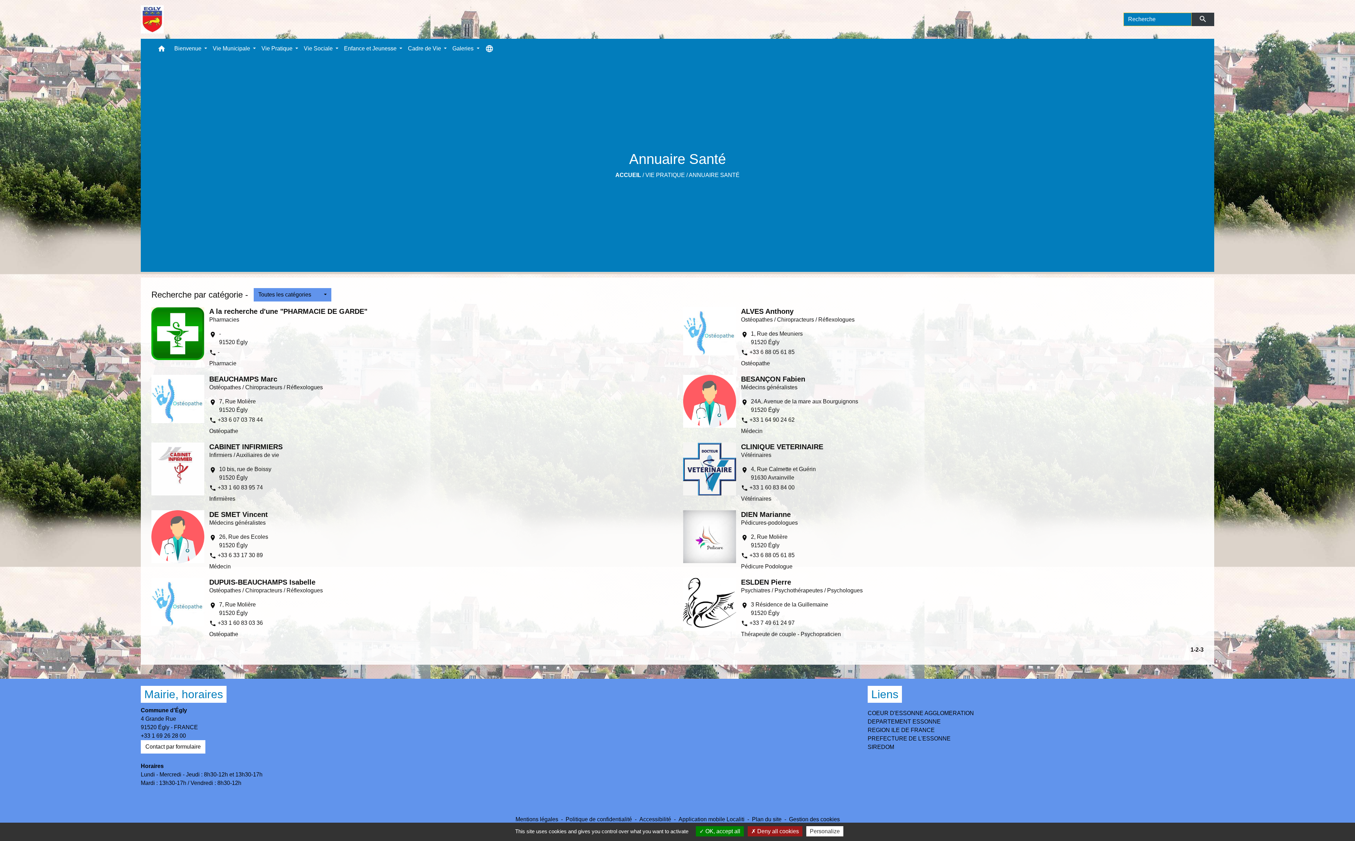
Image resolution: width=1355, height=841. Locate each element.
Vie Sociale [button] (319, 48)
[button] (161, 50)
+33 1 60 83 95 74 (240, 487)
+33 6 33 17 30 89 (240, 555)
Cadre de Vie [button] (425, 48)
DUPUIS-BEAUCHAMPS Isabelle (262, 582)
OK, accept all (722, 831)
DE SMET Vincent (238, 514)
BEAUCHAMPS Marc (243, 379)
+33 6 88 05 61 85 (772, 352)
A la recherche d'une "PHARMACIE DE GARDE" (288, 311)
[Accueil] (152, 19)
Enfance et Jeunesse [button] (371, 48)
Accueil (628, 175)
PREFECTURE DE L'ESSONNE (909, 739)
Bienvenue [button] (188, 48)
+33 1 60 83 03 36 (240, 623)
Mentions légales (537, 819)
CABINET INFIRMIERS (246, 447)
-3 (1201, 650)
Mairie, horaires (183, 694)
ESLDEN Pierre (766, 582)
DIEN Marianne (766, 514)
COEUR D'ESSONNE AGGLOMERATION (921, 713)
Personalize (825, 831)
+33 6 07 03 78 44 (240, 420)
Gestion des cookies (814, 819)
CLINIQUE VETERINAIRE (782, 447)
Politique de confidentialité (599, 819)
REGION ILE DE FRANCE (901, 730)
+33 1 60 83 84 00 (772, 487)
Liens (884, 694)
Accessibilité (655, 819)
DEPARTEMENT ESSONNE (904, 722)
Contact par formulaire (173, 747)
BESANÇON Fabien (773, 379)
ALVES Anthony (767, 311)
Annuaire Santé (714, 175)
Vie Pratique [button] (277, 48)
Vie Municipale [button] (232, 48)
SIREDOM (881, 747)
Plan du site (767, 819)
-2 (1196, 650)
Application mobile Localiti (712, 819)
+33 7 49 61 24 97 (772, 623)
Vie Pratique (665, 175)
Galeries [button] (463, 48)
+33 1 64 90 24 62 (772, 420)
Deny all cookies (777, 831)
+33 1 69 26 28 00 (163, 736)
